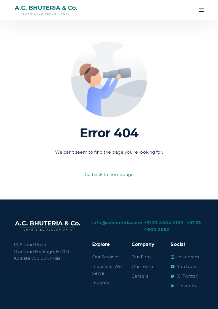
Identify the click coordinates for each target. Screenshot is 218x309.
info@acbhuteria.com (117, 222)
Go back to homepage (109, 174)
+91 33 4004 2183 (163, 222)
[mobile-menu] (198, 10)
